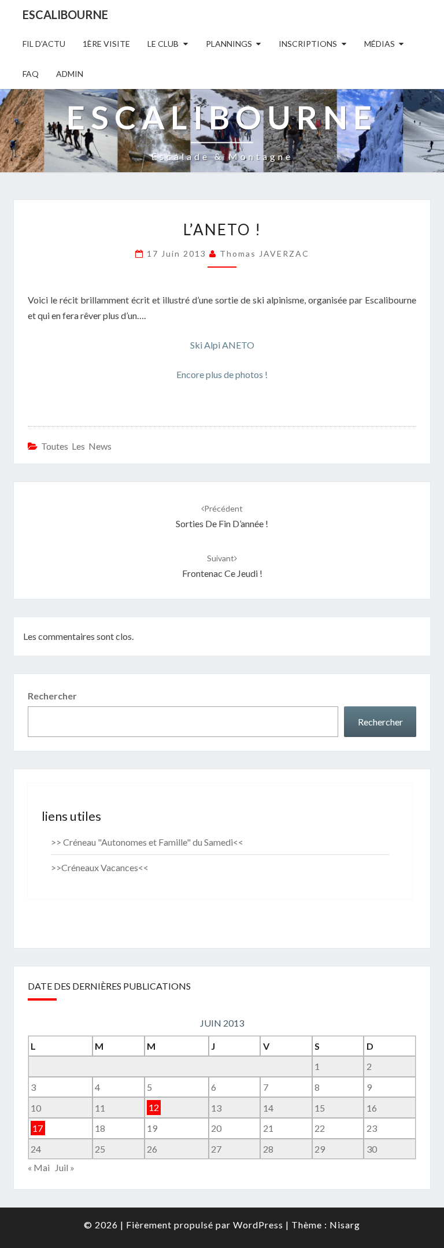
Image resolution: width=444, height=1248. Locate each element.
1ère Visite (106, 44)
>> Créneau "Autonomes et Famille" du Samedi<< (147, 841)
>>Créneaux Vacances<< (100, 867)
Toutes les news (76, 445)
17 (37, 1128)
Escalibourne (65, 14)
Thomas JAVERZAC (264, 253)
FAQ (31, 74)
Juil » (65, 1167)
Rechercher (52, 695)
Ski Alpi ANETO (222, 344)
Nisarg (345, 1224)
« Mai (39, 1167)
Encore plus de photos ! (222, 374)
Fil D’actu (44, 44)
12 (154, 1107)
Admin (69, 74)
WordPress (258, 1224)
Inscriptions (308, 44)
